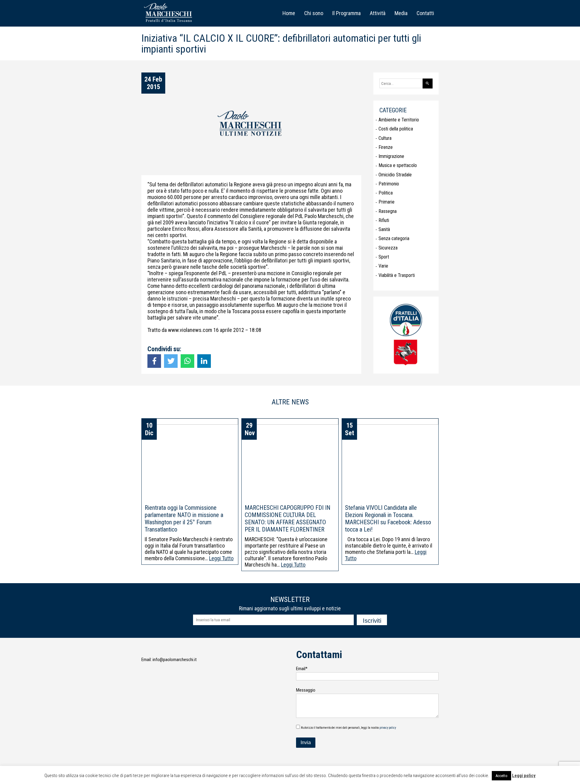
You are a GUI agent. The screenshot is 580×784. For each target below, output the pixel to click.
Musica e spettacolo (398, 165)
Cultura (385, 138)
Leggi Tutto (221, 558)
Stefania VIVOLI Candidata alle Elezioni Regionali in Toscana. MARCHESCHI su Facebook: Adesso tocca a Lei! (388, 518)
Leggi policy (524, 775)
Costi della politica (396, 129)
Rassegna (388, 211)
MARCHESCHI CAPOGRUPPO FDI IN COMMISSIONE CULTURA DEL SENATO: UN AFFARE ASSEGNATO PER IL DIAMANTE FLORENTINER (287, 518)
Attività (377, 13)
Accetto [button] (501, 775)
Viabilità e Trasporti (397, 275)
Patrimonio (389, 184)
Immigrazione (391, 156)
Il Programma (346, 13)
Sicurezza (388, 248)
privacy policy (387, 727)
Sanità (384, 229)
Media (401, 13)
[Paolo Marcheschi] (169, 23)
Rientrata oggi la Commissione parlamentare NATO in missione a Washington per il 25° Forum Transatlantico (184, 518)
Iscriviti (372, 620)
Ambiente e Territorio (399, 120)
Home (288, 13)
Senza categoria (394, 238)
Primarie (387, 202)
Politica (386, 193)
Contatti (425, 13)
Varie (383, 266)
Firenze (386, 147)
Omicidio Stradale (395, 175)
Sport (384, 257)
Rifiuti (384, 220)
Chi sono (313, 13)
